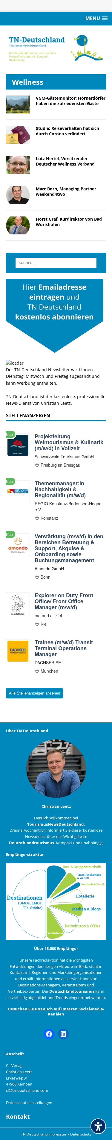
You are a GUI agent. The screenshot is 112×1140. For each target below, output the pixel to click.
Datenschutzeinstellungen (29, 1102)
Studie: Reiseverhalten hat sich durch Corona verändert (67, 131)
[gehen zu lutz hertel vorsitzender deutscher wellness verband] (18, 170)
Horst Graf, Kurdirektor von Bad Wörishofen (69, 221)
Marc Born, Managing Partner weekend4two (66, 191)
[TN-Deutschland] (56, 46)
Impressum (58, 1134)
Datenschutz (80, 1134)
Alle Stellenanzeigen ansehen (34, 693)
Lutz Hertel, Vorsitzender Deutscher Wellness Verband (65, 161)
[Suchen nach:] (56, 263)
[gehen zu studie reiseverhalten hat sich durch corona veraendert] (18, 140)
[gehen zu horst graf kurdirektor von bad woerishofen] (18, 231)
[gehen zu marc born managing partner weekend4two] (18, 201)
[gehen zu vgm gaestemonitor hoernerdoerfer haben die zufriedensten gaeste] (18, 110)
